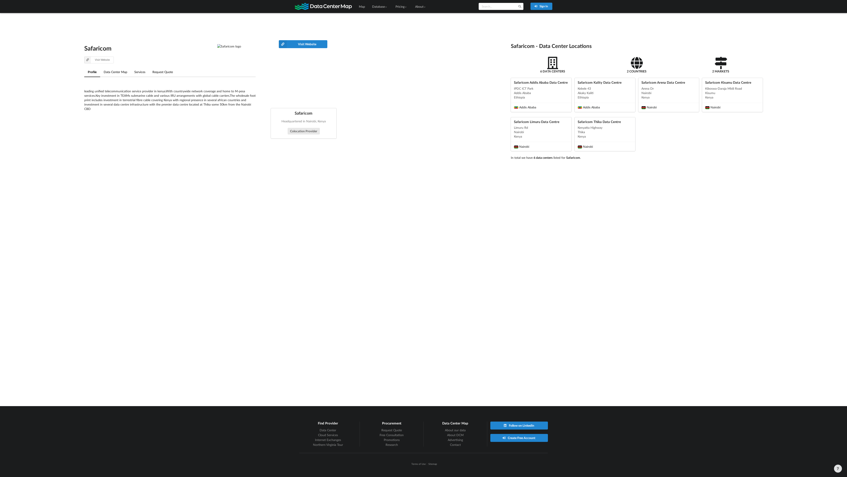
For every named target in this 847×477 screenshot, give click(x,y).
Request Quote (162, 72)
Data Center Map (115, 72)
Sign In (543, 6)
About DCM (455, 435)
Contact (455, 445)
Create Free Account (521, 438)
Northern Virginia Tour (328, 445)
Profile (92, 72)
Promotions (392, 440)
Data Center (328, 430)
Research (392, 445)
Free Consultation (392, 435)
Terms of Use (418, 463)
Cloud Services (328, 435)
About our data (455, 430)
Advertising (455, 440)
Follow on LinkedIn (521, 425)
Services (139, 72)
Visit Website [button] (102, 59)
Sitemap (432, 463)
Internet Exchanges (328, 440)
